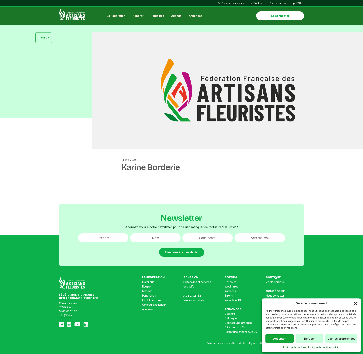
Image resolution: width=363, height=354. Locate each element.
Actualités (157, 15)
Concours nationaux (233, 3)
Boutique (259, 3)
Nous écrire (280, 3)
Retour (44, 38)
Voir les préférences (341, 338)
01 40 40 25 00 (68, 311)
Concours (230, 282)
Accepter (279, 338)
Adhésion (191, 277)
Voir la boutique (275, 282)
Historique (148, 282)
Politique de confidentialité (323, 347)
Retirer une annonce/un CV (241, 331)
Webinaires (231, 286)
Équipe (146, 286)
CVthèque (231, 318)
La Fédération (116, 15)
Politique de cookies (294, 347)
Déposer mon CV (235, 327)
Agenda (176, 15)
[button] (355, 303)
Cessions (230, 313)
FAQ (298, 3)
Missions (147, 291)
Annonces (195, 15)
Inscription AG (233, 300)
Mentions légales (248, 343)
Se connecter (280, 15)
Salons (229, 295)
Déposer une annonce (238, 322)
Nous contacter (275, 295)
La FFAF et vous (151, 300)
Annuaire (147, 309)
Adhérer (138, 15)
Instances (230, 291)
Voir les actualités (193, 300)
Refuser (309, 338)
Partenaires (149, 295)
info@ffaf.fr (65, 315)
